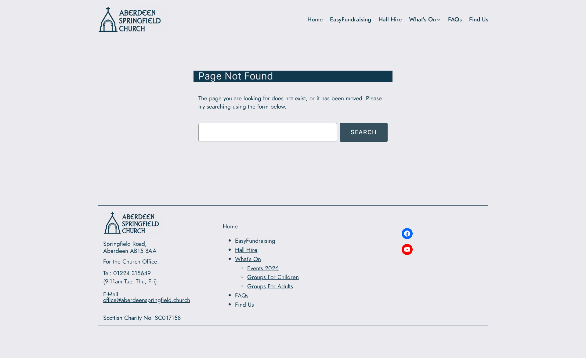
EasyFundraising (350, 19)
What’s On (422, 19)
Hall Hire (390, 19)
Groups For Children (273, 277)
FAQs (455, 19)
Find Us (478, 19)
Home (230, 226)
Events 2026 (263, 268)
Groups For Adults (270, 286)
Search (364, 132)
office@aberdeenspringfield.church (146, 300)
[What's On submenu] (439, 19)
